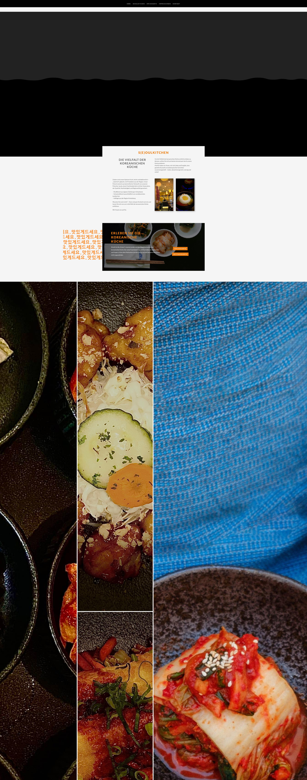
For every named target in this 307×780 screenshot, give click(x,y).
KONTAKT (176, 3)
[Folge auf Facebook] (107, 68)
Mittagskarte (180, 254)
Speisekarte (180, 248)
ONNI (129, 3)
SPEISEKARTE (152, 3)
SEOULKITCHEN (139, 3)
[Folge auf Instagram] (107, 71)
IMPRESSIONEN (165, 3)
